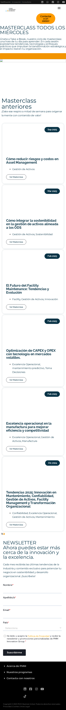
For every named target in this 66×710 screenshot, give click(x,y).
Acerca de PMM (16, 666)
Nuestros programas (19, 672)
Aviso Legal (25, 706)
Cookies (16, 706)
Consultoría (26, 2)
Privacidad (7, 706)
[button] (59, 8)
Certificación (6, 2)
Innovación (16, 2)
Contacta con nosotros (21, 678)
